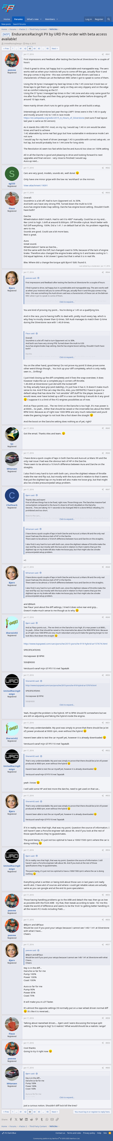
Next (54, 48)
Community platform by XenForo (56, 1138)
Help (99, 1133)
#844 (108, 272)
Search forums (19, 24)
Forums (18, 19)
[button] (41, 19)
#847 (108, 489)
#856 (108, 919)
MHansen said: (32, 529)
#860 (108, 1068)
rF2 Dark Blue (10, 1133)
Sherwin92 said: (32, 681)
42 (25, 48)
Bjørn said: (30, 495)
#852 (108, 750)
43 (30, 48)
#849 (108, 617)
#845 (108, 428)
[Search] (109, 19)
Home (7, 19)
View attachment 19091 (36, 185)
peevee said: (31, 278)
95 (47, 48)
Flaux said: (30, 333)
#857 (108, 944)
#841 (108, 54)
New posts (6, 24)
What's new (33, 19)
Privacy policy (89, 1133)
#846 (108, 453)
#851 (108, 722)
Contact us (60, 1133)
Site (105, 1133)
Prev (7, 48)
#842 (108, 168)
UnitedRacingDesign (13, 43)
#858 (108, 1018)
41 (21, 48)
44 (34, 48)
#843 (108, 192)
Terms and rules (74, 1133)
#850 (108, 675)
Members (50, 19)
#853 (108, 795)
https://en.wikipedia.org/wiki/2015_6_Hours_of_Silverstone (54, 117)
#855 (108, 895)
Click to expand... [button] (67, 302)
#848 (108, 567)
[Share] (103, 54)
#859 (108, 1043)
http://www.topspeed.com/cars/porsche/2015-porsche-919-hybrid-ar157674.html (65, 643)
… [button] (16, 48)
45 (39, 48)
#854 (108, 850)
